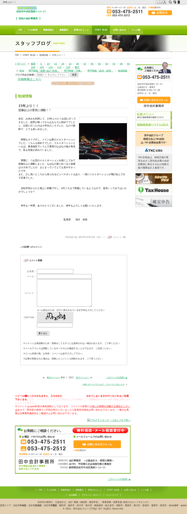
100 (33, 67)
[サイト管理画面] (179, 2)
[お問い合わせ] (160, 12)
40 (92, 63)
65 (128, 63)
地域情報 (43, 55)
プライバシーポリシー (91, 495)
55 (113, 63)
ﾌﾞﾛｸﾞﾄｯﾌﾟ (20, 63)
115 (59, 67)
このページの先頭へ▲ (116, 377)
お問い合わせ (119, 30)
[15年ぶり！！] (103, 158)
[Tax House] (154, 190)
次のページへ (82, 377)
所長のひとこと (81, 30)
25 (70, 63)
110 (50, 67)
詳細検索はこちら (29, 79)
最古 (77, 67)
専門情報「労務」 (73, 70)
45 (99, 63)
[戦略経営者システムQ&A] (154, 124)
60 (121, 63)
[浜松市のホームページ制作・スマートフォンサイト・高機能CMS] (174, 2)
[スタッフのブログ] (154, 178)
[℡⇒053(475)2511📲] (126, 11)
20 (62, 63)
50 (106, 63)
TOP (20, 30)
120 (68, 67)
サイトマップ (112, 495)
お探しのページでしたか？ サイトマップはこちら (104, 384)
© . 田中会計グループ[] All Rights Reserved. (93, 505)
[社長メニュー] (154, 115)
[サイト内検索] (170, 2)
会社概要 (73, 495)
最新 (33, 63)
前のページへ (53, 377)
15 (55, 63)
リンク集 (135, 30)
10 (48, 63)
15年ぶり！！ (10, 2)
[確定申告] (154, 201)
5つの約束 (33, 30)
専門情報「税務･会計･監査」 (44, 70)
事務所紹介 (48, 30)
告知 (21, 70)
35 (84, 63)
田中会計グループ (27, 8)
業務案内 (64, 30)
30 (77, 63)
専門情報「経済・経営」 (100, 70)
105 (42, 67)
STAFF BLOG (101, 30)
